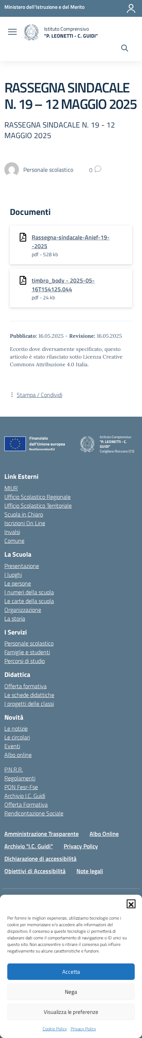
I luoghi (13, 574)
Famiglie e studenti (27, 652)
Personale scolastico (29, 643)
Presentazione (21, 565)
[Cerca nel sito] (124, 49)
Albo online (18, 754)
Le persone (17, 583)
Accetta (71, 971)
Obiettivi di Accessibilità (35, 871)
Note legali (89, 871)
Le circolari (17, 737)
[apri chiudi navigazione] (12, 32)
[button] (131, 904)
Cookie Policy (55, 1028)
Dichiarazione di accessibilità (40, 858)
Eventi (12, 746)
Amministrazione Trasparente (41, 833)
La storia (14, 618)
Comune (14, 540)
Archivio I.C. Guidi (24, 795)
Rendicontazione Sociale (33, 813)
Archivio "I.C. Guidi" (28, 846)
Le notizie (16, 728)
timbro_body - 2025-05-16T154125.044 (63, 284)
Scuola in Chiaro (23, 514)
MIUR (11, 488)
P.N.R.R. (13, 769)
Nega (71, 992)
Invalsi (12, 531)
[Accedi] (131, 8)
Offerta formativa (25, 686)
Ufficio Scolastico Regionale (37, 496)
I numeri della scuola (29, 592)
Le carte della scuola (29, 600)
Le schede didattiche (29, 694)
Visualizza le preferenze (71, 1012)
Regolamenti (19, 778)
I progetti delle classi (29, 703)
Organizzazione (22, 609)
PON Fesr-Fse (21, 787)
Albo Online (104, 833)
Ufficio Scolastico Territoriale (38, 505)
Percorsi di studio (24, 660)
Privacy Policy (83, 1028)
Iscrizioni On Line (24, 523)
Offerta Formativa (26, 804)
